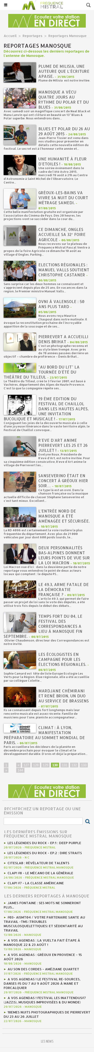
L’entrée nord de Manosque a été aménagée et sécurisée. (64, 515)
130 (55, 765)
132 (74, 765)
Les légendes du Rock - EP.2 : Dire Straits (45, 853)
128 (36, 765)
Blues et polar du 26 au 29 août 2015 (64, 131)
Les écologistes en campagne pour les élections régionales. (62, 659)
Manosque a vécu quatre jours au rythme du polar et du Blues (63, 99)
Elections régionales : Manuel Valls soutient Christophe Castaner (63, 269)
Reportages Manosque (67, 36)
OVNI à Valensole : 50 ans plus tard (61, 304)
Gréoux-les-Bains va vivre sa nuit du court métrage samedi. (63, 197)
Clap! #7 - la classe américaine (36, 883)
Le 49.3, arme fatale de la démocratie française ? (63, 589)
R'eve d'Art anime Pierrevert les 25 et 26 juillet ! (63, 445)
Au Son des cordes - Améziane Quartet (43, 969)
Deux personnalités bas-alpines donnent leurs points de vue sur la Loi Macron (64, 555)
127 (26, 765)
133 (83, 765)
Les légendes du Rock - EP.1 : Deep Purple (44, 843)
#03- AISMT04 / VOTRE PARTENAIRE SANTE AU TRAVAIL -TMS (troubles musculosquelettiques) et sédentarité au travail (44, 923)
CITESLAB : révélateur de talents (38, 863)
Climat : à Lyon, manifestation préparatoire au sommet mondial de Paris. (44, 735)
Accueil (10, 36)
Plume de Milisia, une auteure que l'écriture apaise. (63, 71)
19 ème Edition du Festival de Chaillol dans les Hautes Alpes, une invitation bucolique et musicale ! (46, 408)
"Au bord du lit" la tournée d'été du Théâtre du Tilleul (42, 371)
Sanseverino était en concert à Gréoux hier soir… (63, 480)
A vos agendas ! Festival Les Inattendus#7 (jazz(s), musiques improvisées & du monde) (45, 1000)
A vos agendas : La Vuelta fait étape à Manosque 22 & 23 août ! (42, 942)
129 (45, 765)
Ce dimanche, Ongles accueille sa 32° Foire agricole (62, 234)
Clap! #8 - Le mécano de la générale (40, 873)
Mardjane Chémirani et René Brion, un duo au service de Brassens (63, 695)
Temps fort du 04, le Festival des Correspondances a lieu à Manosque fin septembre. (43, 626)
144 (20, 770)
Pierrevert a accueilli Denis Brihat (63, 339)
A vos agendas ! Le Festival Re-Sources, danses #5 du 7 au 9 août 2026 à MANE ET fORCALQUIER (42, 983)
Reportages (32, 36)
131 (64, 765)
